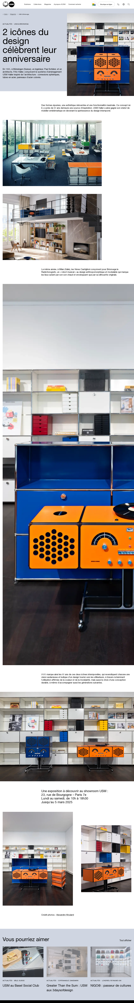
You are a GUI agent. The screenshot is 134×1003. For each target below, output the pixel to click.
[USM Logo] (8, 4)
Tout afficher (125, 940)
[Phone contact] (118, 4)
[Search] (128, 4)
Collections (37, 4)
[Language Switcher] (123, 4)
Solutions (27, 4)
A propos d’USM (59, 4)
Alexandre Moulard (65, 915)
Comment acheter (74, 4)
